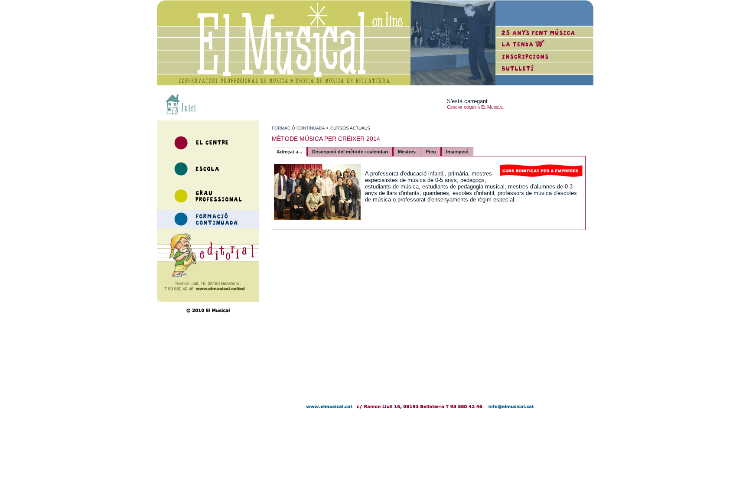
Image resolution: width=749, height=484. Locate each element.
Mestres (407, 151)
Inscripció (457, 151)
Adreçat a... (289, 151)
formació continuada (298, 128)
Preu (431, 151)
